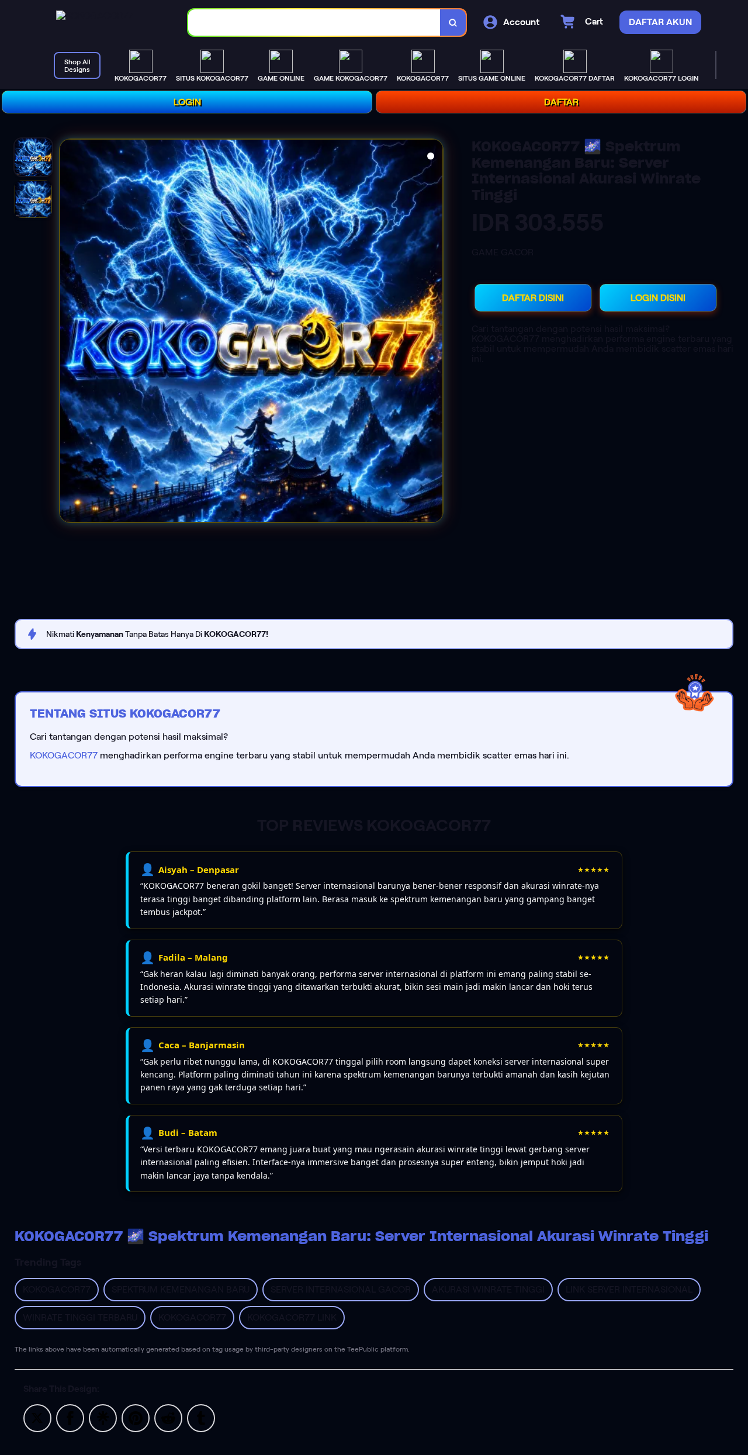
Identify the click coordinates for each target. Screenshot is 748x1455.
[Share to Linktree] (103, 1417)
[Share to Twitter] (37, 1417)
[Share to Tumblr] (201, 1417)
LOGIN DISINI (658, 298)
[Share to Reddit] (168, 1417)
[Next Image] (433, 332)
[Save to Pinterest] (136, 1417)
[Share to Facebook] (70, 1417)
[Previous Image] (69, 332)
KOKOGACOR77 (64, 755)
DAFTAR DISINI (533, 298)
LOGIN (187, 102)
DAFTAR (561, 102)
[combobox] (314, 22)
